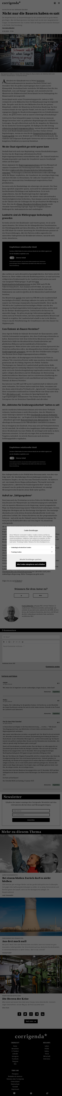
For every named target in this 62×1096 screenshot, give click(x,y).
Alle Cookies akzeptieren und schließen (31, 564)
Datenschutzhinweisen (17, 540)
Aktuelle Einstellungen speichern (31, 559)
